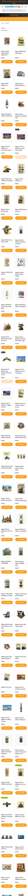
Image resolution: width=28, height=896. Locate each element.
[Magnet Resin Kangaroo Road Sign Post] (21, 104)
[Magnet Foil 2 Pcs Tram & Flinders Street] (21, 393)
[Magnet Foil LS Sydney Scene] (21, 837)
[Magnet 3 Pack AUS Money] (7, 262)
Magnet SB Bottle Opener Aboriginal (20, 305)
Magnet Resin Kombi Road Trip (20, 84)
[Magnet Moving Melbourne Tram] (21, 804)
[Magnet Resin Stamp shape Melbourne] (7, 41)
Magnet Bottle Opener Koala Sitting (19, 274)
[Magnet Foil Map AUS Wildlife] (7, 551)
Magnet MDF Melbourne (5, 84)
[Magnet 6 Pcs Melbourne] (21, 169)
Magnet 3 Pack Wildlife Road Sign (6, 783)
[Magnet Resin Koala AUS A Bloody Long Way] (7, 614)
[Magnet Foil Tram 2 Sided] (21, 646)
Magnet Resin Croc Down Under (6, 241)
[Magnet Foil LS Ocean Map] (7, 867)
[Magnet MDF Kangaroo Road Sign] (21, 488)
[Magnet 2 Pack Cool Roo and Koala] (21, 584)
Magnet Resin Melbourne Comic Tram (20, 784)
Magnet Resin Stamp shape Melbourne (5, 53)
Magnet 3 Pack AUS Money (6, 273)
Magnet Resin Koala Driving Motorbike (7, 467)
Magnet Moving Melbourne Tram (20, 815)
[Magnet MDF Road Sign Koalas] (21, 41)
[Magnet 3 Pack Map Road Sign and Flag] (7, 583)
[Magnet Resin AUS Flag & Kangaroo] (7, 646)
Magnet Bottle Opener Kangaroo (20, 718)
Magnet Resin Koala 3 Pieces (7, 847)
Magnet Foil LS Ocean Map (5, 878)
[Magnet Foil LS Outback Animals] (21, 677)
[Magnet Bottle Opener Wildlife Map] (21, 551)
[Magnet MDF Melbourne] (7, 73)
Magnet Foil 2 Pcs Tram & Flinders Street (20, 405)
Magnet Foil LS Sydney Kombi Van (6, 499)
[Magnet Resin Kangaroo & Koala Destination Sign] (21, 327)
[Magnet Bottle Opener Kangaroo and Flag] (21, 230)
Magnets (7, 23)
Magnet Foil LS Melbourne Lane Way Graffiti (20, 148)
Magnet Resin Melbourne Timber (20, 878)
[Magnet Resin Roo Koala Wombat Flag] (21, 425)
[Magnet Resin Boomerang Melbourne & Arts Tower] (7, 359)
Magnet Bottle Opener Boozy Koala (19, 468)
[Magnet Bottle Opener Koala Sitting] (21, 262)
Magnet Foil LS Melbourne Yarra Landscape (20, 371)
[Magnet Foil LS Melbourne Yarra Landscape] (21, 359)
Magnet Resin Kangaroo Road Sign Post (21, 116)
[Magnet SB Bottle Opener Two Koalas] (21, 519)
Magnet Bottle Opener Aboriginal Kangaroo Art (20, 751)
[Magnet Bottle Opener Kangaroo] (21, 707)
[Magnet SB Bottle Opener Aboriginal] (21, 294)
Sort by (3, 28)
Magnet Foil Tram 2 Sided (20, 657)
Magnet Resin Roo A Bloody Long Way (6, 179)
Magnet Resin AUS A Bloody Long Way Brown (6, 816)
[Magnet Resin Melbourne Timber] (21, 867)
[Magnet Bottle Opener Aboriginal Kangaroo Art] (21, 740)
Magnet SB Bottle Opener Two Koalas (20, 530)
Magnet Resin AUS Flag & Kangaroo (6, 657)
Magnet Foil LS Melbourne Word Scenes (6, 719)
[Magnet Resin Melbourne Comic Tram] (21, 772)
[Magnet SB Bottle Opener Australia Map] (7, 294)
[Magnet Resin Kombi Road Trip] (21, 73)
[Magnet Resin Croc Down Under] (7, 230)
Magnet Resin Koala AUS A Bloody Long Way (7, 626)
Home (2, 23)
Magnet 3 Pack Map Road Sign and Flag (7, 594)
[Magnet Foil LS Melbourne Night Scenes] (7, 393)
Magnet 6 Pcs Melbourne (19, 179)
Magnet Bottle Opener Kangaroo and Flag (20, 241)
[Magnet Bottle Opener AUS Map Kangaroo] (7, 740)
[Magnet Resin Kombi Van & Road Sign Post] (7, 327)
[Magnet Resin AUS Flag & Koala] (21, 614)
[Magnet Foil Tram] (7, 677)
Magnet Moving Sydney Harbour (6, 436)
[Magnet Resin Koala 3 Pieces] (7, 837)
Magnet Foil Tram (6, 687)
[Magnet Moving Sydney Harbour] (7, 425)
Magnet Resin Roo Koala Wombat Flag (20, 436)
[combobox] (14, 10)
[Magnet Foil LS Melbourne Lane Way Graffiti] (21, 136)
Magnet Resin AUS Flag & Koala (20, 625)
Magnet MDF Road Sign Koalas (20, 52)
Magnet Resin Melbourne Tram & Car (6, 531)
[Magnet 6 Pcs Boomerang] (7, 199)
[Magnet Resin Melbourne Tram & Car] (7, 519)
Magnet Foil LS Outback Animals (20, 688)
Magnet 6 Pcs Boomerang (5, 210)
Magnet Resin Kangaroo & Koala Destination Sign (20, 338)
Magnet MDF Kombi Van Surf (20, 210)
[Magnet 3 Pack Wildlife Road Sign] (7, 772)
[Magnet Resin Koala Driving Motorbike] (7, 456)
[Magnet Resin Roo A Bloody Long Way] (7, 168)
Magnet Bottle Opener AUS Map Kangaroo (6, 751)
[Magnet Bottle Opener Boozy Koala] (21, 456)
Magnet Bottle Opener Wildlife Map (19, 563)
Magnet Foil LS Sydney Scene (19, 848)
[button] (25, 6)
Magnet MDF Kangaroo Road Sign (21, 499)
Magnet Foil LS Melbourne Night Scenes (6, 405)
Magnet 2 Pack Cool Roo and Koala (21, 594)
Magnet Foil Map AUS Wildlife (6, 562)
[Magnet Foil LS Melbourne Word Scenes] (7, 707)
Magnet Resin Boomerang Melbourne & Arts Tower (6, 371)
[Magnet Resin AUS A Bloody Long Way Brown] (7, 804)
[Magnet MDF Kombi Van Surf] (21, 199)
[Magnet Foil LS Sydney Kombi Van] (7, 488)
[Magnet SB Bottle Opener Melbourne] (7, 104)
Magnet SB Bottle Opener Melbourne (6, 115)
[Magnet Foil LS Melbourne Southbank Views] (7, 136)
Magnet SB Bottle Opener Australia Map (6, 306)
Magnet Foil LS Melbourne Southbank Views (6, 148)
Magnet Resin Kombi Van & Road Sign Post (6, 338)
